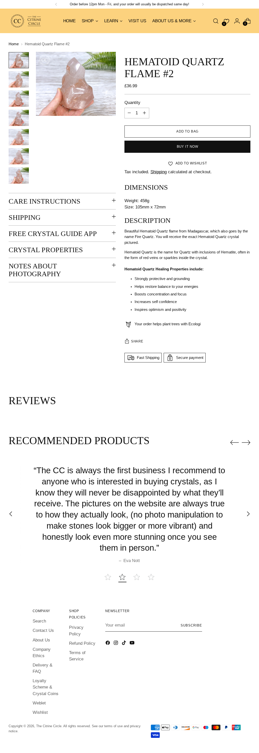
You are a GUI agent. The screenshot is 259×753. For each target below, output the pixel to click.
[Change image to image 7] (19, 175)
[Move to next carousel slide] (246, 442)
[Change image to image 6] (19, 156)
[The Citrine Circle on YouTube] (133, 643)
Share (137, 341)
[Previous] (56, 4)
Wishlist (40, 712)
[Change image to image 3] (19, 99)
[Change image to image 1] (19, 60)
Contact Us (43, 630)
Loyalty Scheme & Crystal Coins (45, 687)
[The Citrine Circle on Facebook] (108, 643)
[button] (108, 577)
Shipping (158, 171)
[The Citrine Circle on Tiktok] (124, 643)
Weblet (39, 703)
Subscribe (191, 625)
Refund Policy (82, 643)
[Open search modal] (216, 21)
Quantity (132, 102)
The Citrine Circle (48, 726)
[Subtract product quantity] (129, 113)
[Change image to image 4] (19, 118)
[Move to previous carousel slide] (234, 442)
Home (14, 44)
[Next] (202, 4)
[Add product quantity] (144, 113)
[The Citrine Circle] (26, 21)
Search (39, 621)
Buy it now (187, 146)
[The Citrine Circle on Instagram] (116, 643)
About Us (41, 640)
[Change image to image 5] (19, 137)
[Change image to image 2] (19, 79)
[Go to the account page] (237, 21)
